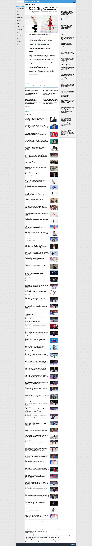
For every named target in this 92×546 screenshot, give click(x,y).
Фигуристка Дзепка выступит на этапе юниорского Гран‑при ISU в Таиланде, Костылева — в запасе (67, 85)
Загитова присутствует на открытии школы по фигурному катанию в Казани (67, 38)
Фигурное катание (19, 6)
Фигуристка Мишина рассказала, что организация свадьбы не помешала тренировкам (67, 55)
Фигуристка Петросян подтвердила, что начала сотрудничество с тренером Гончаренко (67, 65)
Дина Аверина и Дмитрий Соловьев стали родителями (67, 41)
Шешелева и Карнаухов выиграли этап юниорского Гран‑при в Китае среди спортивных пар (67, 111)
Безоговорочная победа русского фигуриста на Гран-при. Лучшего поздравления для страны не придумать (66, 124)
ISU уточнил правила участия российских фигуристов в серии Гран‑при (66, 50)
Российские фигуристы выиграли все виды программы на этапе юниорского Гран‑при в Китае (67, 108)
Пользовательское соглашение (49, 529)
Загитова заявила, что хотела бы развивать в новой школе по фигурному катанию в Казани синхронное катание (50, 101)
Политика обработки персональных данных (66, 529)
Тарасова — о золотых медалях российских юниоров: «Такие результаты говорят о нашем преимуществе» (66, 120)
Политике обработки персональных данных (50, 543)
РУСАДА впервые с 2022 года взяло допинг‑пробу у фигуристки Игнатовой (67, 53)
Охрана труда (57, 529)
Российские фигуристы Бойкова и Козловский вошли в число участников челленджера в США (67, 71)
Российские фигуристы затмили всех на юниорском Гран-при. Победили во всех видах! (67, 104)
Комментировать (42, 80)
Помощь (26, 529)
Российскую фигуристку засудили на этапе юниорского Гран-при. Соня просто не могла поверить (67, 101)
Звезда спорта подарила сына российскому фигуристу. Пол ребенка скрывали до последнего (67, 30)
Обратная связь (31, 529)
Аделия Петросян (36, 43)
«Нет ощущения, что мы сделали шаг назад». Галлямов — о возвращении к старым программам (67, 92)
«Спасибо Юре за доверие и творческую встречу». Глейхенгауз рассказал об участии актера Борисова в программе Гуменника (67, 78)
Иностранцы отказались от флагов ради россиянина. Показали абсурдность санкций (67, 95)
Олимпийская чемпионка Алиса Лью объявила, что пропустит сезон (67, 75)
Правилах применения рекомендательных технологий (58, 534)
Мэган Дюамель (28, 85)
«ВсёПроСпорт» (52, 76)
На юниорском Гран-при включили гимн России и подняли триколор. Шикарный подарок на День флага (67, 128)
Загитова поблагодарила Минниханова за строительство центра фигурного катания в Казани (67, 59)
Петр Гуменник (44, 43)
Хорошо (73, 544)
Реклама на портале (41, 529)
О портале (35, 529)
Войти (74, 2)
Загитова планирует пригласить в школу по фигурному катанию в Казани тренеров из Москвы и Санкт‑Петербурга (32, 102)
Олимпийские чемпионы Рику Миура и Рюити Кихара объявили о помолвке (67, 98)
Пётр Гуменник (34, 85)
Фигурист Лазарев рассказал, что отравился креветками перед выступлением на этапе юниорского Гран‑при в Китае (67, 115)
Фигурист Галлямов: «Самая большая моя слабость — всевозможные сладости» (67, 88)
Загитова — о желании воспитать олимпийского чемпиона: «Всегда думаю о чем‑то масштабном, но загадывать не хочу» (32, 91)
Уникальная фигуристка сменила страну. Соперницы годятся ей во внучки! (67, 46)
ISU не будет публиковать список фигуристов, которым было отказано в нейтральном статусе (67, 82)
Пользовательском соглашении (63, 543)
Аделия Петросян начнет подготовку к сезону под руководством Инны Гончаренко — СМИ (67, 68)
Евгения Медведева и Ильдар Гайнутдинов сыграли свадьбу (66, 44)
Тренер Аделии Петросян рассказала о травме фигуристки (67, 62)
